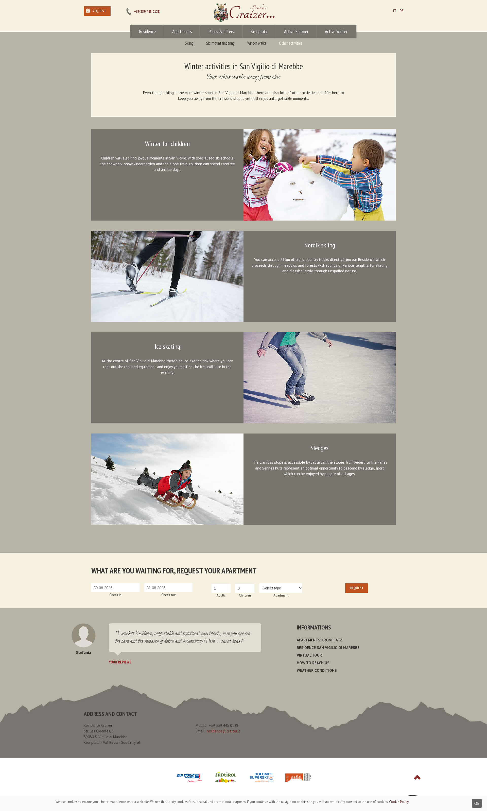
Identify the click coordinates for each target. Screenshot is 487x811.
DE (401, 10)
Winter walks (256, 43)
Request (99, 11)
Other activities (290, 43)
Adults (221, 595)
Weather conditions (317, 670)
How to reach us (313, 662)
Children (245, 595)
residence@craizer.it (223, 731)
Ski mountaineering (220, 43)
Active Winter (336, 31)
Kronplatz (259, 31)
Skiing (189, 43)
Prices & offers (221, 31)
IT (394, 10)
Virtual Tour (309, 655)
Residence (147, 31)
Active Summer (296, 31)
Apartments (182, 31)
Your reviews (120, 661)
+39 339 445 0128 (147, 11)
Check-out (168, 595)
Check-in (115, 595)
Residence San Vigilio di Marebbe (328, 647)
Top (417, 777)
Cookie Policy (399, 802)
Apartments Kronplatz (319, 640)
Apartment (280, 595)
